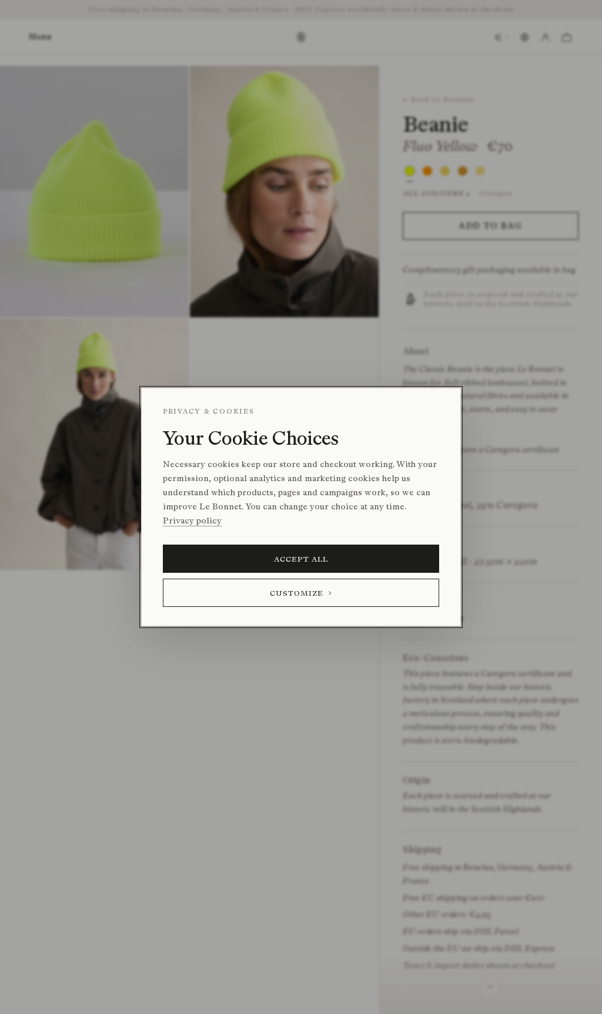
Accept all (301, 559)
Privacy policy (192, 521)
